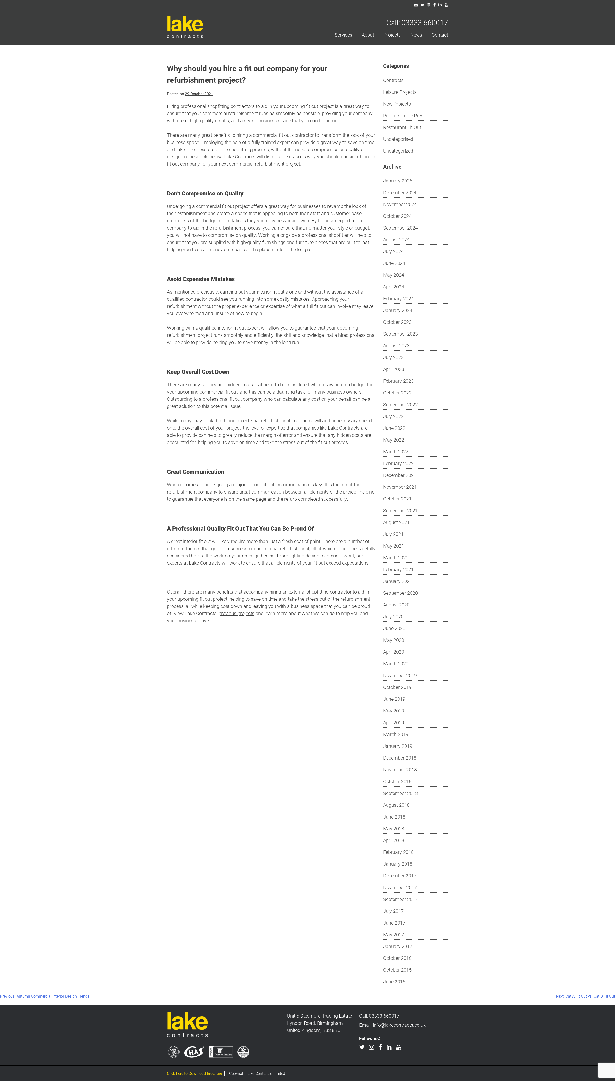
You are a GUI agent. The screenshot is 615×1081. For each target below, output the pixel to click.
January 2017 (397, 946)
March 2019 (395, 734)
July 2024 (393, 251)
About (368, 34)
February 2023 (398, 381)
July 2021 (393, 534)
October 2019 (397, 687)
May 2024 (393, 275)
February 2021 (398, 569)
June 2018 (394, 816)
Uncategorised (398, 139)
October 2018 (397, 781)
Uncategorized (398, 151)
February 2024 (398, 298)
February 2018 (398, 852)
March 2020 (395, 663)
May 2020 (393, 640)
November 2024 (400, 204)
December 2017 (399, 875)
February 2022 (398, 463)
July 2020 (393, 616)
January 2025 (397, 180)
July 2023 (393, 357)
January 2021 (397, 581)
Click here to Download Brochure (194, 1073)
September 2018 (400, 793)
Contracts (393, 80)
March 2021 (395, 557)
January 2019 (397, 746)
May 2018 (393, 828)
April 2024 (393, 286)
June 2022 (394, 428)
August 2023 (396, 345)
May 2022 (393, 440)
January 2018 (397, 864)
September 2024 (400, 228)
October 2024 (397, 216)
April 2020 (393, 652)
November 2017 (400, 887)
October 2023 (397, 322)
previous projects (236, 613)
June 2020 (394, 628)
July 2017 (393, 911)
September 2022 (400, 404)
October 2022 (397, 392)
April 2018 (393, 840)
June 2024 (394, 263)
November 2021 (400, 487)
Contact (440, 34)
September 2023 (400, 334)
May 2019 (393, 710)
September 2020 (400, 593)
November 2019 (400, 675)
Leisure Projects (400, 92)
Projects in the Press (404, 115)
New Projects (397, 103)
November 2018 (400, 769)
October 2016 (397, 958)
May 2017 (393, 934)
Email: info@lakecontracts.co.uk (392, 1025)
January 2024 (397, 310)
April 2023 (393, 369)
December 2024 (399, 192)
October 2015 (397, 970)
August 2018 (396, 805)
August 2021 (396, 522)
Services (343, 34)
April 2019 (393, 722)
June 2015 (394, 981)
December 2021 (399, 475)
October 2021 (397, 498)
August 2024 (396, 239)
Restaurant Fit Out (402, 127)
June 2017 (394, 922)
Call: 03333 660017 (417, 22)
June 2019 (394, 699)
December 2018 (399, 758)
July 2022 (393, 416)
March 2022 (395, 451)
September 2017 (400, 899)
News (416, 34)
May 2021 (393, 546)
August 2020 (396, 604)
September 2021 (400, 510)
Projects (392, 34)
